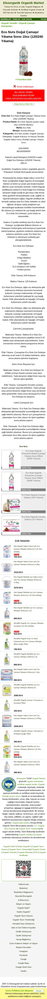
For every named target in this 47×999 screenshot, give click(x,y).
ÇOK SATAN (27, 19)
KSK (36, 852)
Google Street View (23, 967)
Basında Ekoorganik (23, 896)
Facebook (23, 955)
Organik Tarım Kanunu (23, 916)
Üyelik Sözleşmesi (23, 935)
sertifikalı (21, 784)
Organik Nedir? (9, 846)
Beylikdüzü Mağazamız (23, 892)
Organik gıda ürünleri (20, 823)
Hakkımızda (24, 884)
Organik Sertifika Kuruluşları (30, 835)
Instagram (23, 951)
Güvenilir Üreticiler (10, 10)
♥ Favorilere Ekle (23, 79)
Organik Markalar (25, 852)
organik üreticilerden (35, 781)
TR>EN (43, 19)
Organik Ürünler (38, 849)
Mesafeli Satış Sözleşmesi (23, 924)
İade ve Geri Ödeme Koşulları (23, 928)
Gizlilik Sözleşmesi (23, 932)
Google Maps (23, 963)
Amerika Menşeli (27, 131)
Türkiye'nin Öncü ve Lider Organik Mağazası (22, 7)
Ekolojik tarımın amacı (11, 796)
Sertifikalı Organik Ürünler (31, 10)
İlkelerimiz (23, 888)
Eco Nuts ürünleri (22, 134)
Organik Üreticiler (9, 852)
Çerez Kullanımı (16, 943)
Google (23, 959)
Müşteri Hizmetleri (23, 947)
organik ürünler (31, 784)
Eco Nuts (27, 128)
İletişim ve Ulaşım (23, 904)
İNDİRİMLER (6, 19)
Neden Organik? (24, 846)
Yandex (23, 971)
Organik (41, 784)
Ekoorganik (21, 778)
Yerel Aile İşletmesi (24, 13)
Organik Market (38, 778)
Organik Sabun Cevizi (13, 139)
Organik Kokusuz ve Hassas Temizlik (28, 137)
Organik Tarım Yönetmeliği (29, 829)
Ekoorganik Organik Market (23, 3)
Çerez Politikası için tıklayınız (19, 991)
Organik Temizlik (9, 23)
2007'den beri (8, 13)
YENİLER (16, 19)
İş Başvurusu (23, 900)
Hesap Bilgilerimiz (23, 939)
